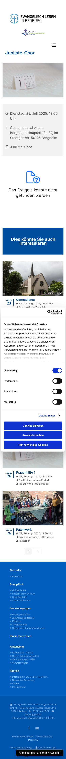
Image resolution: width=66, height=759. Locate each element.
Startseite (15, 570)
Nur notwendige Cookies (33, 444)
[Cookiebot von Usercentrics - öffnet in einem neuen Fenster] (47, 312)
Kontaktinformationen (22, 736)
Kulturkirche (17, 646)
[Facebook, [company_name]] (29, 728)
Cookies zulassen (33, 425)
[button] (33, 45)
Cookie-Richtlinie (44, 736)
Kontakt (14, 670)
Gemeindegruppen (20, 608)
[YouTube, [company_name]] (37, 728)
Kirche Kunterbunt (20, 635)
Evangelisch (17, 584)
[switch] (57, 381)
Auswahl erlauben (33, 435)
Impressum (33, 739)
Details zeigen (47, 415)
